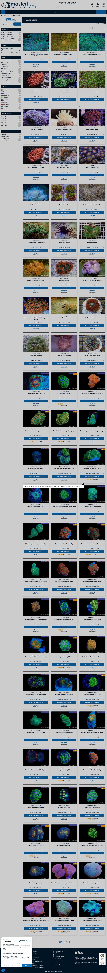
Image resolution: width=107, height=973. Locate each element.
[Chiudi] (83, 484)
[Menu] (105, 954)
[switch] (102, 964)
